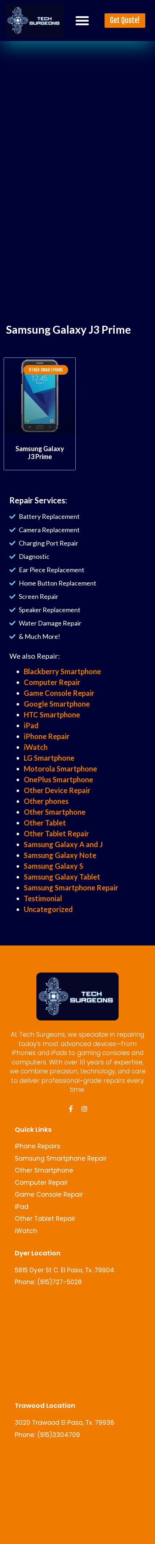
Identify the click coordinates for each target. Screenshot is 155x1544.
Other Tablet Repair (56, 833)
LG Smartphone (49, 757)
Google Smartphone (57, 703)
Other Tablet (45, 822)
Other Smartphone (54, 811)
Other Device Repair (57, 790)
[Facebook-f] (70, 1108)
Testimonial (43, 898)
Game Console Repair (59, 693)
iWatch (36, 747)
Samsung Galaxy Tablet (62, 876)
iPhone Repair (47, 736)
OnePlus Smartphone (58, 779)
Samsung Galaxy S (53, 866)
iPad (31, 725)
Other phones (46, 801)
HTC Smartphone (52, 714)
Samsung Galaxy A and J (63, 844)
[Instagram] (84, 1108)
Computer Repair (52, 682)
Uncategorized (48, 909)
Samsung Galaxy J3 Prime (39, 452)
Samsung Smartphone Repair (71, 887)
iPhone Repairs (37, 1146)
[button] (82, 20)
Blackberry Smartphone (62, 671)
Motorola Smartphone (60, 768)
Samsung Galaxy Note (60, 855)
